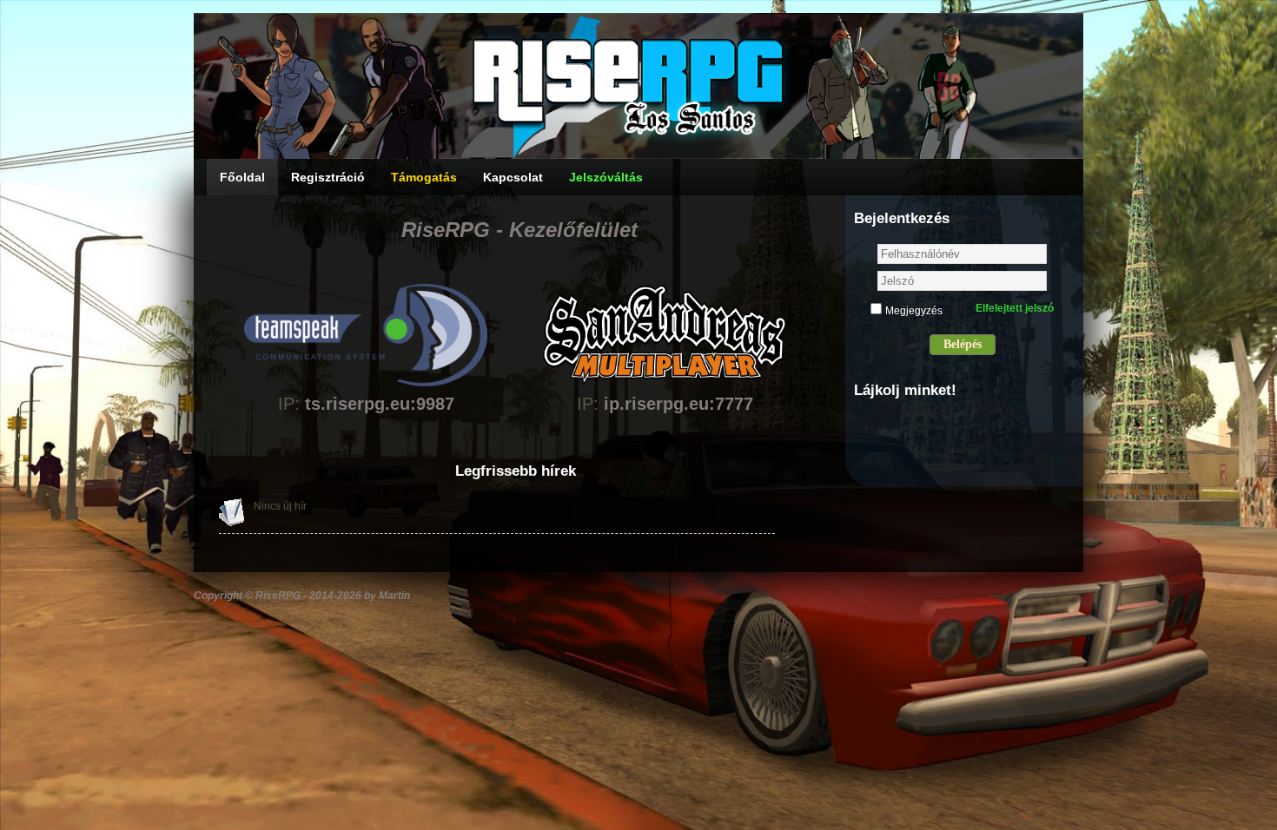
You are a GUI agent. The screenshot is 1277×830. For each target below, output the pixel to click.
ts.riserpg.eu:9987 (379, 403)
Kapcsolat (513, 177)
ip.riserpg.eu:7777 (678, 403)
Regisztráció (328, 177)
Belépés (962, 344)
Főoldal (242, 177)
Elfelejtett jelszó (1015, 308)
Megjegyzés (914, 311)
